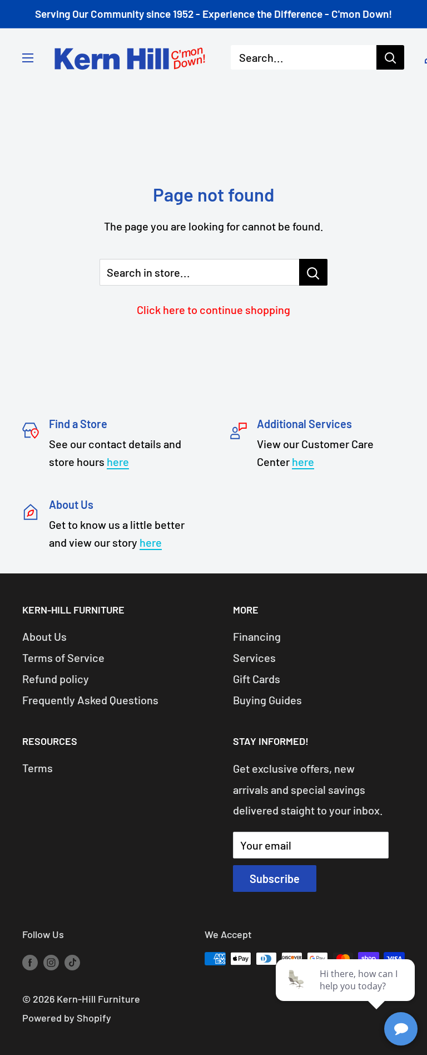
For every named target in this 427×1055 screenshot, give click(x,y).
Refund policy (55, 678)
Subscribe (275, 878)
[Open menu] (27, 57)
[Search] (390, 57)
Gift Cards (256, 678)
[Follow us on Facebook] (30, 961)
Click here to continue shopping (213, 309)
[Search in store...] (313, 272)
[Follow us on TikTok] (72, 961)
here (118, 461)
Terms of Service (63, 657)
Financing (257, 636)
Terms (37, 767)
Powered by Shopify (66, 1018)
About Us (44, 636)
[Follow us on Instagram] (51, 961)
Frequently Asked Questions (90, 699)
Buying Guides (267, 699)
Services (254, 657)
